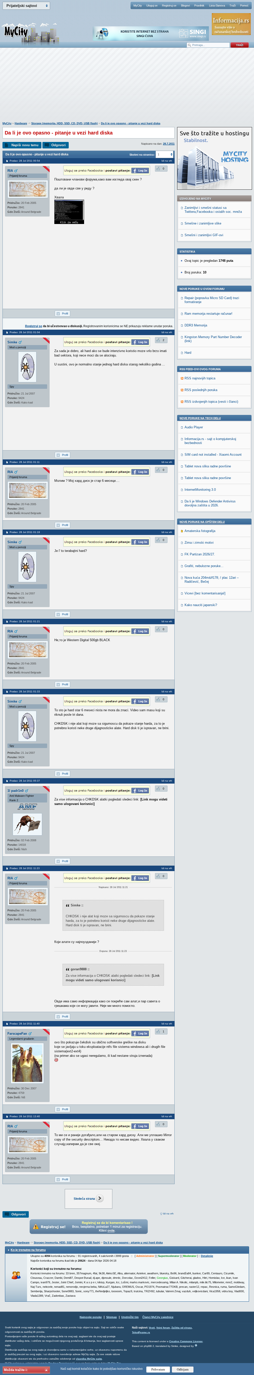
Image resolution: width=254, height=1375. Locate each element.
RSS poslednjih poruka (201, 390)
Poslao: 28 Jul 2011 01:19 (25, 532)
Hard (188, 353)
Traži (232, 5)
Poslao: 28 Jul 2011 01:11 (25, 462)
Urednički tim (130, 1317)
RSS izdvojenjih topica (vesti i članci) (211, 401)
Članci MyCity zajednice (157, 1317)
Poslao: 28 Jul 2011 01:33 (25, 691)
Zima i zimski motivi (199, 542)
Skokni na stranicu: (142, 154)
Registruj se (169, 5)
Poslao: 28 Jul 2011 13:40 (25, 1116)
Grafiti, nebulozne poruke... (204, 566)
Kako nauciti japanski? (201, 605)
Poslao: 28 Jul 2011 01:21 (25, 621)
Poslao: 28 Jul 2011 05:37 (25, 780)
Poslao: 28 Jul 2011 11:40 (25, 1023)
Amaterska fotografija (200, 531)
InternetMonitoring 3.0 (200, 489)
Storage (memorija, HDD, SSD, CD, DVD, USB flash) (64, 123)
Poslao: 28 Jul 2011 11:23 (25, 868)
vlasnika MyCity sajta (89, 1358)
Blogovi (185, 5)
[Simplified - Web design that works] (195, 1345)
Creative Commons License (186, 1341)
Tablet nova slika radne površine (208, 466)
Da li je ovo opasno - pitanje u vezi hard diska (130, 123)
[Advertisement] (127, 87)
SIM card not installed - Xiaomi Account (213, 454)
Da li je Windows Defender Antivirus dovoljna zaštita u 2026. (210, 503)
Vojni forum (163, 1327)
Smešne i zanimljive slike (203, 223)
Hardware (21, 123)
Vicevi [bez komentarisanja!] (205, 593)
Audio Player (194, 427)
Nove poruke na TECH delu (200, 418)
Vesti (152, 1327)
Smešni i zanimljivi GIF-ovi (204, 235)
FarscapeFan (17, 1033)
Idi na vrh (168, 1213)
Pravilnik (199, 5)
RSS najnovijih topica (200, 378)
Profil (65, 313)
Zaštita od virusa (181, 1327)
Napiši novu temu (24, 145)
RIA (10, 171)
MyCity (137, 5)
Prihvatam (158, 1369)
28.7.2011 (169, 143)
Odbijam (183, 1369)
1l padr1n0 (15, 791)
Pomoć (244, 5)
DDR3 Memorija (196, 325)
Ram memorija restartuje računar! (208, 313)
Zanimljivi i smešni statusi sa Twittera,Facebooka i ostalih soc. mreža (213, 210)
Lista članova (217, 5)
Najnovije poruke (91, 1317)
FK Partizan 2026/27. (200, 554)
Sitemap (111, 1317)
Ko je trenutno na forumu (28, 1250)
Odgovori (58, 145)
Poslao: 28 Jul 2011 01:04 (25, 332)
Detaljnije (207, 1255)
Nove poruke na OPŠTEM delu (202, 521)
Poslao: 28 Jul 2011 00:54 (25, 160)
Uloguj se (152, 5)
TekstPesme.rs (141, 1332)
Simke (12, 342)
